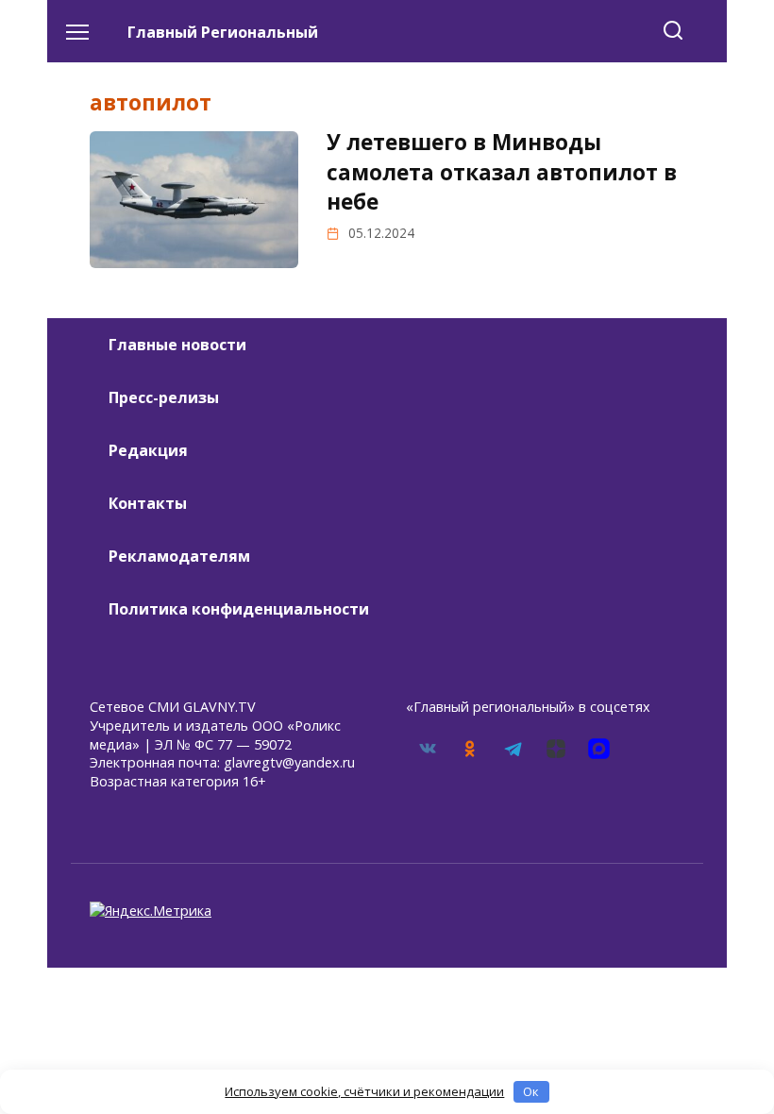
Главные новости (177, 344)
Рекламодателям (179, 556)
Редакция (148, 450)
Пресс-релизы (164, 397)
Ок (531, 1091)
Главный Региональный (222, 32)
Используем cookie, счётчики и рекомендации (364, 1091)
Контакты (148, 503)
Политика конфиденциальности (239, 609)
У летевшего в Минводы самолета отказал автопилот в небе (502, 171)
